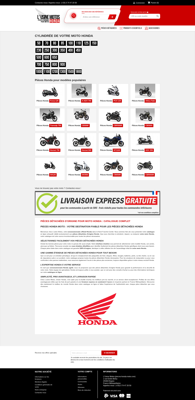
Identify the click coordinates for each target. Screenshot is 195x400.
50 (38, 43)
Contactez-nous (41, 3)
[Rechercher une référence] (112, 16)
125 (86, 43)
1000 (39, 71)
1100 (47, 71)
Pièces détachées (109, 28)
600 (46, 57)
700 (38, 64)
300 (54, 50)
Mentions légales (41, 382)
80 (54, 43)
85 (62, 43)
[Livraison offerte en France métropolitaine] (97, 203)
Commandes (82, 382)
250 (46, 50)
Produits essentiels (132, 28)
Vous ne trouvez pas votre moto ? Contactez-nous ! (58, 188)
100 (70, 43)
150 (94, 43)
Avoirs (80, 384)
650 (54, 57)
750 (46, 64)
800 (54, 64)
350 (62, 50)
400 (70, 50)
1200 (54, 71)
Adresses (81, 387)
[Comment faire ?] (147, 12)
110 (78, 43)
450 (78, 50)
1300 (62, 71)
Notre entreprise (40, 390)
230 (38, 50)
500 (38, 57)
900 (62, 64)
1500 (70, 71)
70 (46, 43)
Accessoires (154, 28)
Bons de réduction (84, 390)
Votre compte (85, 372)
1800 (78, 71)
